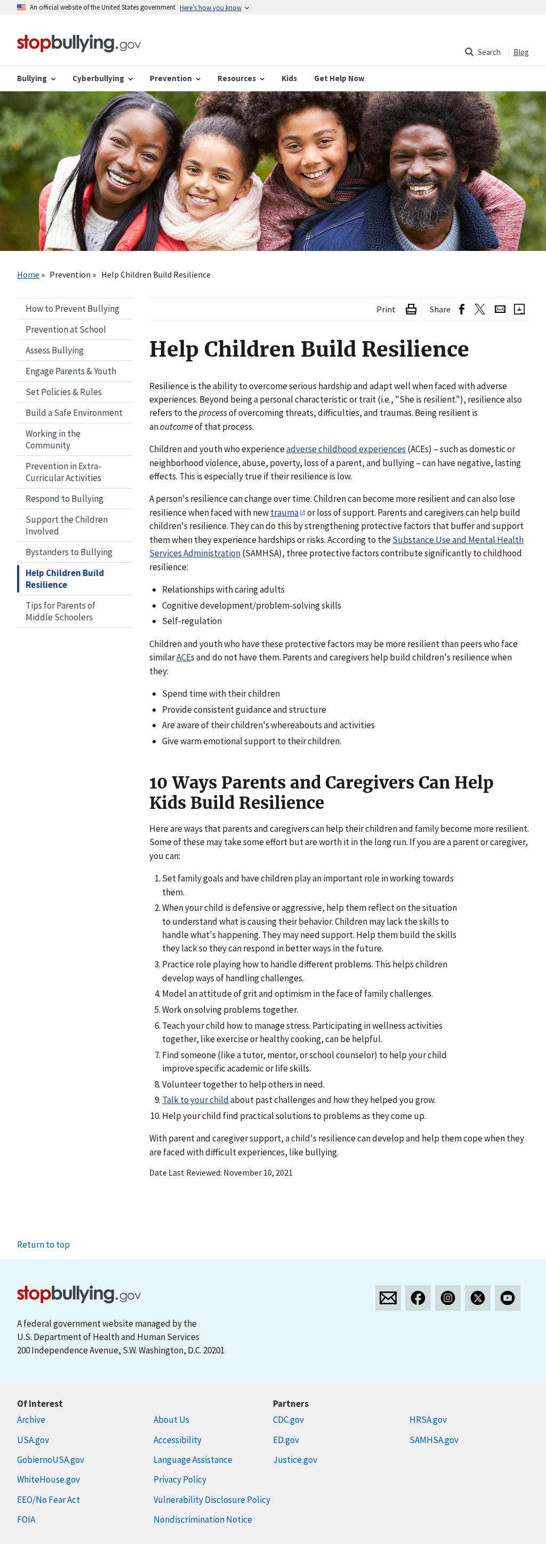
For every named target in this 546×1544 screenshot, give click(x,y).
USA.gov (33, 1440)
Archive (31, 1419)
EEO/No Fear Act (48, 1500)
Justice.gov (295, 1460)
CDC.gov (288, 1419)
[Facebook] (418, 1298)
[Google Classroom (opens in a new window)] (519, 309)
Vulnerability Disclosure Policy (212, 1500)
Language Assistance (193, 1460)
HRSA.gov (428, 1419)
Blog (521, 52)
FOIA (26, 1519)
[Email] (500, 309)
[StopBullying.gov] (79, 42)
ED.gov (286, 1440)
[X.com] (478, 1298)
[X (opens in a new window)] (480, 309)
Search (489, 52)
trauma (284, 512)
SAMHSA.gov (434, 1440)
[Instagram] (448, 1298)
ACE (183, 657)
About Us (171, 1419)
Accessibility (178, 1440)
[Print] (411, 309)
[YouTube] (507, 1298)
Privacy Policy (180, 1479)
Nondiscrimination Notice (203, 1519)
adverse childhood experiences (346, 449)
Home (28, 274)
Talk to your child (195, 1100)
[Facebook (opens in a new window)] (462, 309)
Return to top (43, 1244)
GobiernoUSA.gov (50, 1460)
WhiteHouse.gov (48, 1479)
